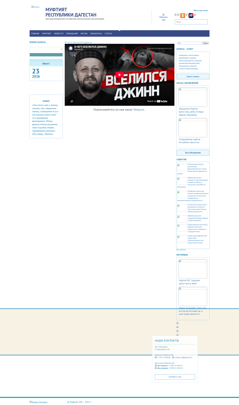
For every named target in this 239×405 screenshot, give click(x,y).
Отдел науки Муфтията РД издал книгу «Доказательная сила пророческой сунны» (197, 239)
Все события (181, 250)
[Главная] (36, 6)
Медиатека (96, 33)
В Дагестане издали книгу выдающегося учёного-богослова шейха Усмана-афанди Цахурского (197, 208)
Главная (35, 33)
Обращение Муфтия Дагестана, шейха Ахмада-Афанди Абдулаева (191, 111)
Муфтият (46, 33)
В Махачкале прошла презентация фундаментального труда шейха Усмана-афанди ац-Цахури (192, 169)
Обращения (72, 33)
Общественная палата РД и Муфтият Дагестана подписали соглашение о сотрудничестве (198, 228)
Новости (58, 33)
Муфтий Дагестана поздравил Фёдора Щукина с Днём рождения (198, 218)
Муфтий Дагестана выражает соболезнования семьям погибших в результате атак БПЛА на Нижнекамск (192, 182)
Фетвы (84, 33)
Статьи (108, 33)
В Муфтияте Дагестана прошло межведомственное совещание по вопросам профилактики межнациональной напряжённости (193, 196)
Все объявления (193, 152)
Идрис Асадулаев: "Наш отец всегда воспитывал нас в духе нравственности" (193, 311)
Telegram (138, 109)
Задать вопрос (192, 76)
